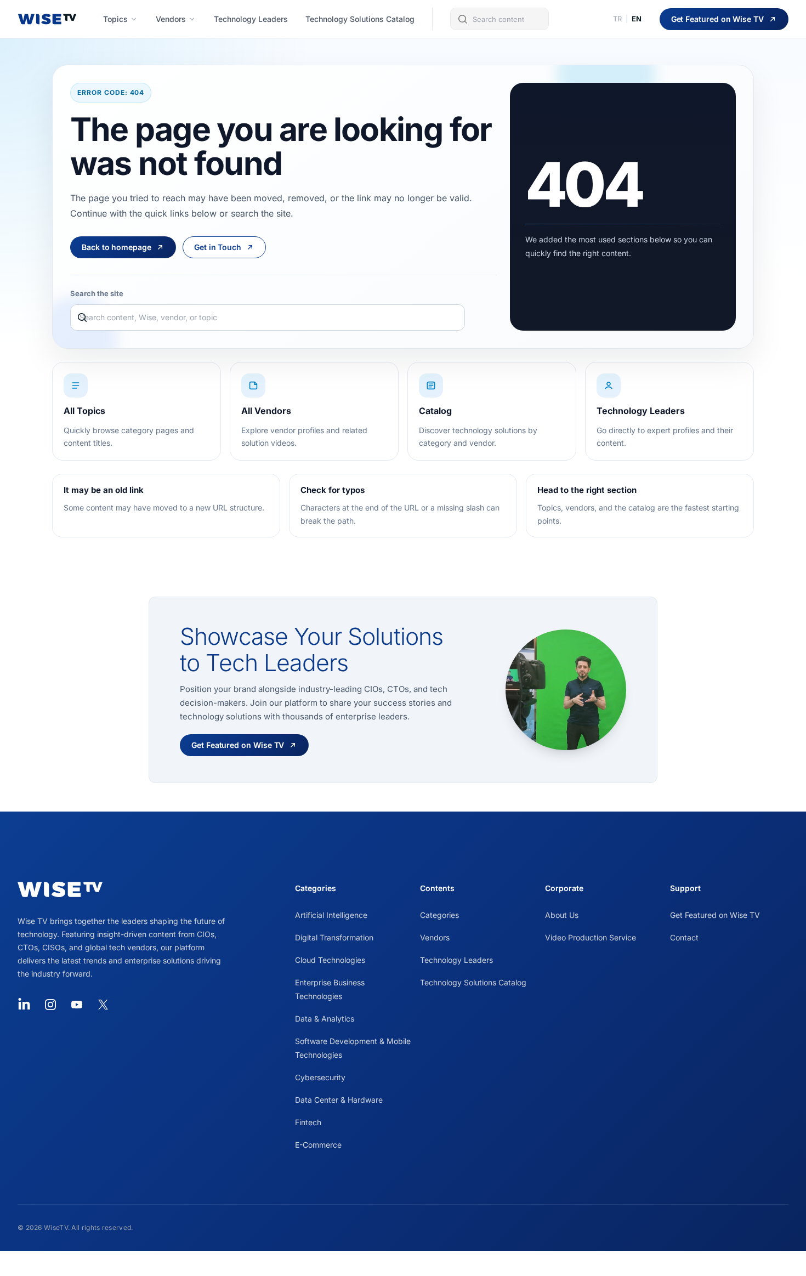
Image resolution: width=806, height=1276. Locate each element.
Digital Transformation (334, 937)
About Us (561, 915)
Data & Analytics (324, 1018)
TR (617, 18)
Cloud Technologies (330, 960)
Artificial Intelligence (331, 915)
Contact (684, 937)
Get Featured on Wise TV (715, 915)
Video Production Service (590, 937)
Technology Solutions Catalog (473, 982)
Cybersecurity (320, 1077)
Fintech (308, 1122)
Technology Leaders (456, 960)
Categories (439, 915)
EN (637, 18)
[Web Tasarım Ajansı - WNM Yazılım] (403, 1263)
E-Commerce (318, 1144)
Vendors (435, 937)
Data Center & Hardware (339, 1099)
